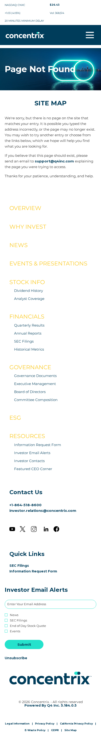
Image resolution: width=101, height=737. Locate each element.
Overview (25, 208)
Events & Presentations (48, 263)
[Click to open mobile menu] (89, 35)
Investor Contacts (29, 461)
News (18, 245)
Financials (26, 316)
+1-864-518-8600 (25, 505)
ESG (15, 417)
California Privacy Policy (76, 724)
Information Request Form (37, 445)
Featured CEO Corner (33, 469)
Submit (24, 644)
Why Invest (27, 226)
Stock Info (27, 282)
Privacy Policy (44, 724)
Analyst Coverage (29, 298)
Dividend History (28, 290)
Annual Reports (27, 333)
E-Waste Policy (35, 730)
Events (15, 631)
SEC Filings (24, 341)
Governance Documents (35, 375)
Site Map (70, 730)
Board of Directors (30, 391)
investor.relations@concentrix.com (42, 510)
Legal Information (17, 724)
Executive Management (35, 383)
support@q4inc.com (54, 161)
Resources (27, 436)
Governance (30, 367)
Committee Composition (36, 399)
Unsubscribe (16, 658)
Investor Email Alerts (32, 453)
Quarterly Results (29, 325)
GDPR (55, 730)
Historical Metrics (29, 349)
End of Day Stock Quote (28, 625)
